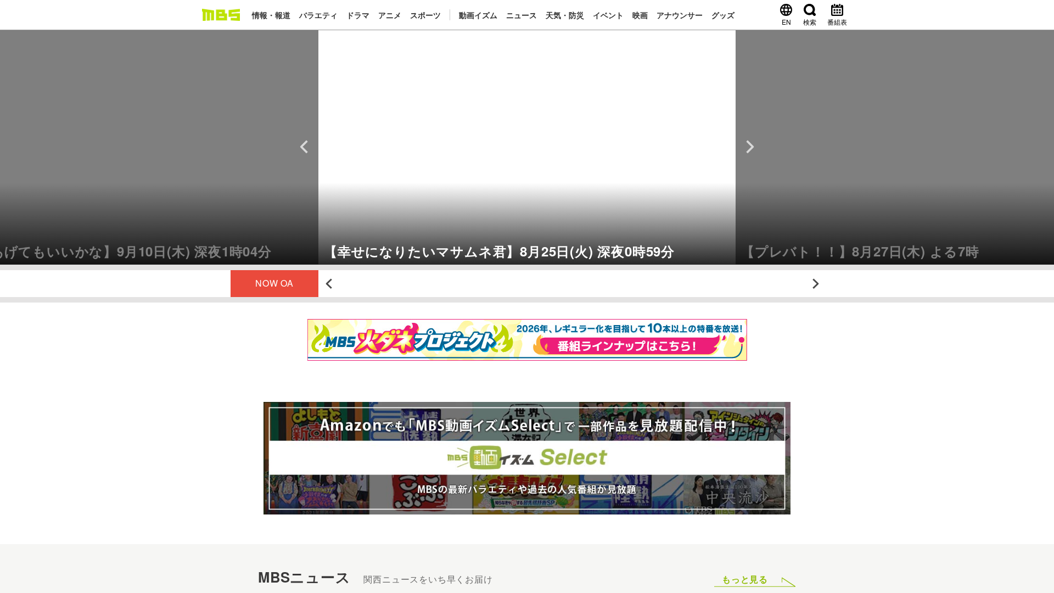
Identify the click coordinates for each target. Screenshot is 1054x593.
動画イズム (478, 14)
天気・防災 (565, 14)
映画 (640, 14)
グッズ (723, 14)
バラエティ (318, 14)
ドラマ (357, 14)
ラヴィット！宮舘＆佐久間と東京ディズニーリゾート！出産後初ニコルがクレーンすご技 (559, 283)
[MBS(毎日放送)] (220, 15)
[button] (159, 147)
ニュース (521, 14)
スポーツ (425, 14)
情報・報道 (271, 14)
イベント (608, 14)
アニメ (389, 14)
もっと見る (745, 579)
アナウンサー (680, 14)
